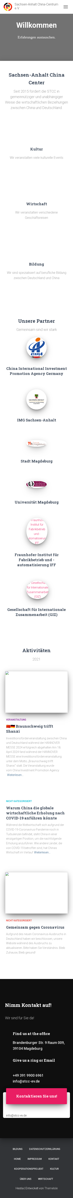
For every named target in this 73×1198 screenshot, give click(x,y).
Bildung (18, 1149)
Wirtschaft (45, 1179)
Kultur (54, 1168)
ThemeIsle (51, 1188)
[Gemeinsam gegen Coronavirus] (36, 893)
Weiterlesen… (15, 775)
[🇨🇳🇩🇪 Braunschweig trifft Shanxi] (36, 692)
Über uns (25, 1179)
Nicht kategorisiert (19, 801)
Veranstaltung (16, 719)
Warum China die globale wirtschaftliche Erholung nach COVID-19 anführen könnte (35, 812)
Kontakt (53, 1159)
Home (17, 1159)
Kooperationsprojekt (28, 1168)
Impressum (35, 1159)
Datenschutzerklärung (44, 1149)
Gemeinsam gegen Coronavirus (35, 927)
